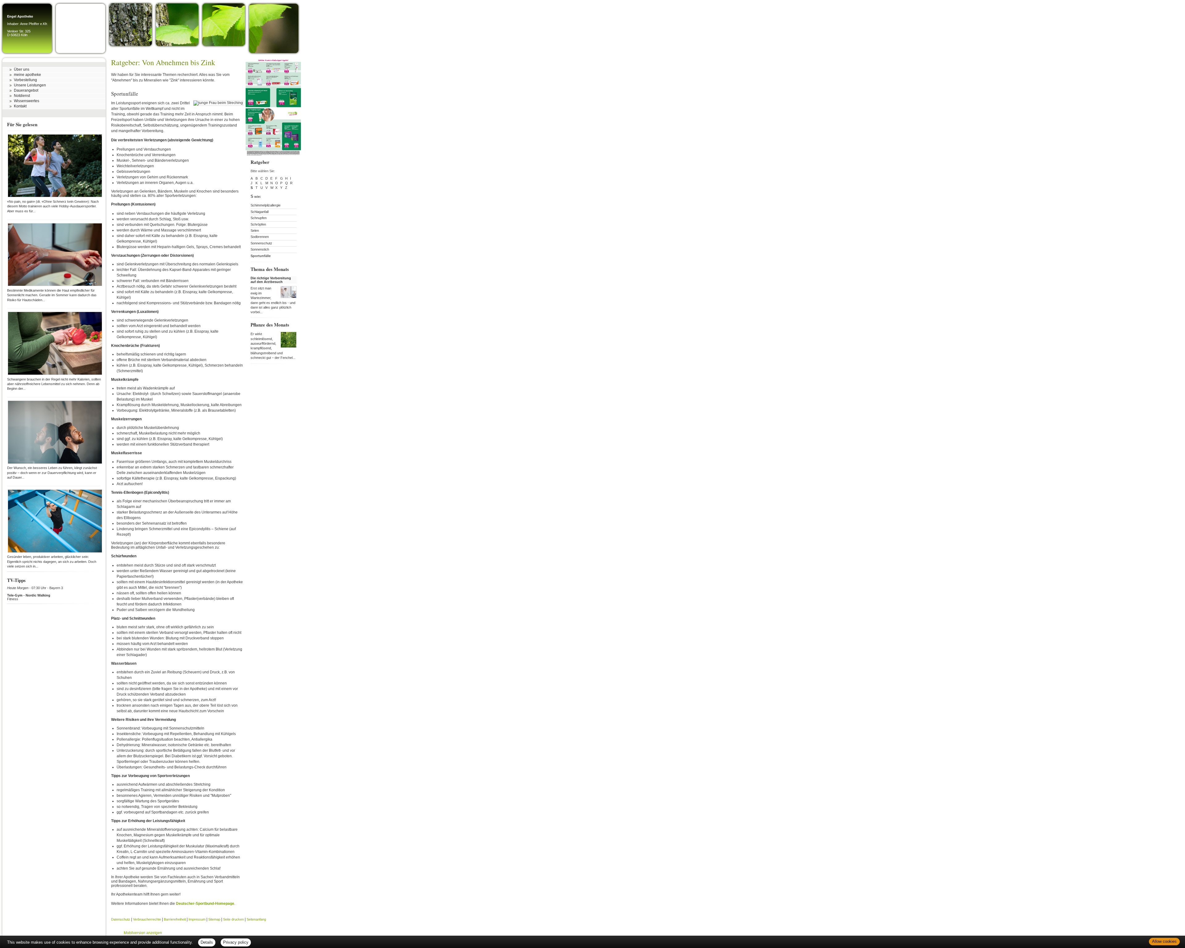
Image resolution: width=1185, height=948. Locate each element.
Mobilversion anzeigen (143, 933)
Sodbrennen (260, 237)
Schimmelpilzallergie (266, 205)
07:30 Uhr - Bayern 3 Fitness (35, 593)
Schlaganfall (259, 212)
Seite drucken (233, 919)
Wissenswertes (26, 101)
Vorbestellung (25, 80)
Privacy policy (235, 942)
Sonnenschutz (261, 243)
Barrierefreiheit (175, 919)
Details (207, 942)
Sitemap (214, 919)
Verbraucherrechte (147, 919)
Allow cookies (1164, 941)
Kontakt (20, 106)
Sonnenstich (260, 249)
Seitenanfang (256, 919)
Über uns (21, 69)
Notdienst (22, 96)
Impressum (197, 919)
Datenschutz (120, 919)
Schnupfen (259, 218)
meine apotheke (27, 75)
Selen (255, 230)
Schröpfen (258, 224)
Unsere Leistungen (30, 85)
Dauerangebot (26, 90)
